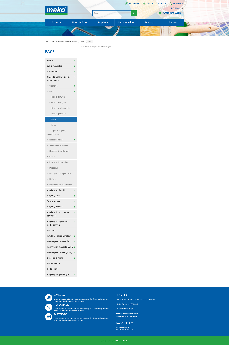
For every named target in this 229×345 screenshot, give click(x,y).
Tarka (53, 125)
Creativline (52, 71)
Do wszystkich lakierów (58, 241)
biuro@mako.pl (127, 308)
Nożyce (52, 179)
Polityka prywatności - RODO (127, 313)
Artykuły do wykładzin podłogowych (57, 223)
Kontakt (172, 22)
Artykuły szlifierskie (56, 190)
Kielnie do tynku (57, 97)
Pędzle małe (53, 269)
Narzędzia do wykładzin (60, 173)
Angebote (103, 22)
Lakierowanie (53, 263)
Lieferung (134, 4)
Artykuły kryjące (54, 207)
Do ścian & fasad (55, 258)
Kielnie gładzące (58, 114)
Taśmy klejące (53, 201)
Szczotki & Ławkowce (59, 151)
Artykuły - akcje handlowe (59, 236)
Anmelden (178, 4)
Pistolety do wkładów (58, 162)
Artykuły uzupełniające (58, 274)
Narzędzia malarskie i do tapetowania (58, 79)
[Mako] (67, 10)
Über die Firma (79, 22)
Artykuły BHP (53, 196)
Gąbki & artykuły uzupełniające (56, 132)
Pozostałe (53, 168)
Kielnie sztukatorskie (60, 108)
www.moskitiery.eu (122, 327)
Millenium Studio (121, 341)
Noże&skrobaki (56, 140)
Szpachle (53, 86)
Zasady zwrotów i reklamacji (126, 316)
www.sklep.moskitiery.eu (124, 329)
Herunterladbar (126, 22)
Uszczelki (51, 230)
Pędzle (50, 60)
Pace (51, 91)
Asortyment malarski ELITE (60, 247)
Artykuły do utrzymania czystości (58, 214)
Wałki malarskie (54, 66)
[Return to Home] (47, 41)
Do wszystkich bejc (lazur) (59, 252)
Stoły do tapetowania (58, 145)
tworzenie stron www (108, 341)
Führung (149, 22)
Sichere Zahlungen (157, 4)
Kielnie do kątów (58, 102)
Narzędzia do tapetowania (60, 185)
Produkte (56, 22)
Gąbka (52, 157)
